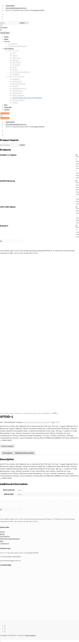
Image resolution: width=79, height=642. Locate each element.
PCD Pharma (12, 44)
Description (7, 453)
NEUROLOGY (17, 93)
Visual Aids (8, 107)
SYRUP (14, 55)
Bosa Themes (31, 635)
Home (6, 37)
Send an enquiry (7, 446)
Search (22, 145)
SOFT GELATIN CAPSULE (21, 72)
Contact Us (4, 543)
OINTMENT (16, 65)
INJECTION (16, 58)
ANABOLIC (16, 79)
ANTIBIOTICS (17, 81)
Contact (7, 109)
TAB (13, 53)
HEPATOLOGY (17, 91)
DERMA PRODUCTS (19, 88)
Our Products (9, 48)
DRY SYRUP (16, 63)
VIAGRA (15, 102)
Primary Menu (5, 33)
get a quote (5, 113)
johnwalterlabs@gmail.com (16, 8)
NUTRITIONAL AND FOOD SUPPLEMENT (27, 98)
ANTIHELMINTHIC (19, 84)
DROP (14, 67)
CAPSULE (15, 60)
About (6, 39)
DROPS (15, 70)
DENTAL (15, 86)
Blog (5, 105)
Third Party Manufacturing (17, 46)
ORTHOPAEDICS (18, 100)
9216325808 (10, 6)
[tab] (7, 453)
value (19, 490)
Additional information (24, 453)
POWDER (15, 74)
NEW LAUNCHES (18, 95)
